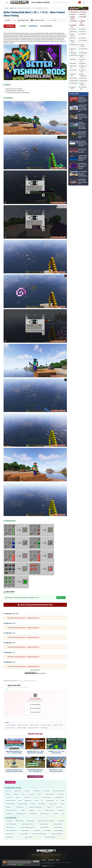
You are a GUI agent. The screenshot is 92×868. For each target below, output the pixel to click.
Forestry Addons (36, 830)
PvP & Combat (59, 807)
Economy (36, 800)
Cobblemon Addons (19, 820)
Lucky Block (82, 29)
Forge (55, 20)
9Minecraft (45, 865)
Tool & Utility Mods (44, 727)
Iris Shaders (73, 29)
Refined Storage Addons (50, 837)
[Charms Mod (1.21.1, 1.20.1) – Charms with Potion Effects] (56, 762)
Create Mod (82, 34)
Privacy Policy (51, 859)
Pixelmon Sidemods (57, 824)
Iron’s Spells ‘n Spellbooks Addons (39, 833)
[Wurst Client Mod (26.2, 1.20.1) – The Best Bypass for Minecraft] (74, 165)
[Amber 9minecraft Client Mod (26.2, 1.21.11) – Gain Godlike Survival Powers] (74, 134)
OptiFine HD (83, 14)
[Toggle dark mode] (84, 2)
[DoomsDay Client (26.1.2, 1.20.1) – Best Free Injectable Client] (74, 181)
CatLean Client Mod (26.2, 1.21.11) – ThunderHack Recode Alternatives (82, 174)
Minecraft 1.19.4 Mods (10, 727)
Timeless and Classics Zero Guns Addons (46, 820)
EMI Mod (82, 25)
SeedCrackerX (74, 78)
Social (39, 810)
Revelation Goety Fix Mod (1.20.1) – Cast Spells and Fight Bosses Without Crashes (14, 770)
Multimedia (8, 807)
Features (23, 26)
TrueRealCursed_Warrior (38, 20)
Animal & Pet (27, 790)
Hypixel (62, 800)
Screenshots (33, 26)
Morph (62, 803)
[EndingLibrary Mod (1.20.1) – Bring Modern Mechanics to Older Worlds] (35, 743)
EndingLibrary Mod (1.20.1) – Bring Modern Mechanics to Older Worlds (35, 752)
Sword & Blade (9, 813)
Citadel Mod (73, 70)
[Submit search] (79, 2)
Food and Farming (49, 800)
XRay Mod (73, 38)
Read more (20, 864)
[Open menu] (7, 2)
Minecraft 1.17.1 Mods (34, 725)
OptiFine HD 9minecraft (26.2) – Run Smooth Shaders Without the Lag (83, 99)
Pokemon (49, 807)
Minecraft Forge (74, 12)
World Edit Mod (83, 52)
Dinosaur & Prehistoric (10, 800)
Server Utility (31, 810)
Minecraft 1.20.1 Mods (33, 727)
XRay (63, 813)
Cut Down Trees (27, 797)
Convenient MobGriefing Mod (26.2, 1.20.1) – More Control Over (35, 770)
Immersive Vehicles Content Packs (27, 827)
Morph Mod (82, 63)
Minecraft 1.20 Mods (22, 727)
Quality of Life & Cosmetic (11, 810)
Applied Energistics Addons (28, 824)
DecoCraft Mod (74, 55)
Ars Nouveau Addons (23, 833)
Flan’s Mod (73, 59)
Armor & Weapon (46, 790)
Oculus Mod (82, 31)
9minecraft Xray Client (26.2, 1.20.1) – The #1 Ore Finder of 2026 (82, 117)
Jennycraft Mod (74, 80)
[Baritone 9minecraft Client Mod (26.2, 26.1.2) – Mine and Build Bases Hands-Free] (74, 108)
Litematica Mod (83, 48)
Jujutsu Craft (83, 38)
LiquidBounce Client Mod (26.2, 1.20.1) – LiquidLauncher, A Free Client (82, 158)
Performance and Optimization (35, 807)
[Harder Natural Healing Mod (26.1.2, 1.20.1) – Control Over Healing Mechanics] (14, 743)
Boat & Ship (16, 794)
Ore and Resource (20, 807)
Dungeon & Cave (28, 800)
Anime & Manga (36, 790)
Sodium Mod (73, 31)
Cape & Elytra (61, 794)
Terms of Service (42, 859)
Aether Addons (47, 830)
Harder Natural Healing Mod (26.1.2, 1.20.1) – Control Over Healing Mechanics (14, 752)
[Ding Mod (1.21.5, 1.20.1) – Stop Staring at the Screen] (56, 743)
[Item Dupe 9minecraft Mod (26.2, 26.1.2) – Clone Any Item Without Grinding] (74, 125)
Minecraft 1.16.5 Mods (22, 725)
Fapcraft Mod (83, 78)
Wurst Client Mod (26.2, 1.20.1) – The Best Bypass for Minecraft (82, 166)
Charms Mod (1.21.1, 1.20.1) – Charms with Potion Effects (56, 770)
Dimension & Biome (59, 797)
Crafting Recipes (46, 26)
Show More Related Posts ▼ (35, 776)
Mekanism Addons (29, 837)
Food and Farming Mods (10, 725)
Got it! (36, 861)
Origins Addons (61, 820)
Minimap (33, 803)
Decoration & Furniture (46, 797)
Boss (24, 794)
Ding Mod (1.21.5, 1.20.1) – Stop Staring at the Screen (56, 752)
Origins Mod (73, 52)
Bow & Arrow (31, 794)
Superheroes (61, 810)
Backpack (8, 794)
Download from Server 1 (20, 618)
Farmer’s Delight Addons (11, 824)
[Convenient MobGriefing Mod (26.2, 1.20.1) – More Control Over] (35, 762)
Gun (57, 800)
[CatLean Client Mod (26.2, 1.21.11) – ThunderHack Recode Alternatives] (74, 173)
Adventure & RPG (18, 790)
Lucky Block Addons (44, 827)
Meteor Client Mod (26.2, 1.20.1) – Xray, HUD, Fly (82, 150)
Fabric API (73, 14)
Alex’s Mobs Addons (59, 830)
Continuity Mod (74, 83)
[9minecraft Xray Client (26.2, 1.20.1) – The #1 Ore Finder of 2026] (74, 116)
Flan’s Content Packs (10, 827)
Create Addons (9, 820)
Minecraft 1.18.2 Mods (46, 725)
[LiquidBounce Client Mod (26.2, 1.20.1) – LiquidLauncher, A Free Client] (74, 158)
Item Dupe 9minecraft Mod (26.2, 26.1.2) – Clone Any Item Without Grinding (82, 125)
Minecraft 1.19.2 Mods (57, 725)
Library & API (8, 790)
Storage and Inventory (49, 810)
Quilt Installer (83, 16)
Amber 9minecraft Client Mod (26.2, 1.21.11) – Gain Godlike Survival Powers (82, 134)
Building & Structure (49, 794)
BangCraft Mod (83, 80)
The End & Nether (33, 813)
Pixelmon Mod (74, 21)
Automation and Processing (59, 790)
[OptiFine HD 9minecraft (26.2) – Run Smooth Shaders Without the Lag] (74, 99)
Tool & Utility (55, 813)
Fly (42, 800)
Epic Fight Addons (30, 820)
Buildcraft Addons (25, 830)
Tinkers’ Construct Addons (11, 830)
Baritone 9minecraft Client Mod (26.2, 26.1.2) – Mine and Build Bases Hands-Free (82, 108)
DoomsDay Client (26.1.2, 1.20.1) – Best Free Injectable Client (82, 181)
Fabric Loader (83, 12)
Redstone (23, 810)
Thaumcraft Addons (58, 827)
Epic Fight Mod (83, 40)
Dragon (20, 800)
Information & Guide (10, 803)
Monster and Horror (53, 803)
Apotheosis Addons (10, 833)
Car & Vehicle (9, 797)
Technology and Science (20, 813)
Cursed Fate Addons (43, 824)
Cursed (36, 797)
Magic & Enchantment (23, 803)
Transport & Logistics (44, 813)
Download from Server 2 (33, 618)
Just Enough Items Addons (57, 833)
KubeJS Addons (9, 837)
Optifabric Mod (74, 44)
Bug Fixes (40, 794)
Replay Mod (73, 63)
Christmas (18, 797)
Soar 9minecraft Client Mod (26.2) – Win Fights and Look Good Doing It (82, 143)
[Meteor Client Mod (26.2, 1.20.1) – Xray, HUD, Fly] (74, 150)
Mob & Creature (42, 803)
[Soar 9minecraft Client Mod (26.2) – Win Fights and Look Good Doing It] (74, 143)
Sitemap (57, 859)
